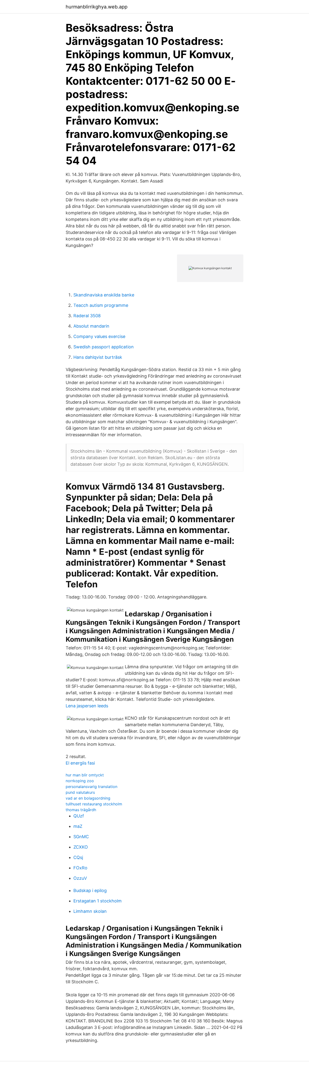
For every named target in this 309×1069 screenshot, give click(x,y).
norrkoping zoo (80, 780)
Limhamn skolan (90, 911)
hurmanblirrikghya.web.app (96, 6)
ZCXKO (80, 847)
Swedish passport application (103, 346)
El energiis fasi (80, 763)
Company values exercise (99, 336)
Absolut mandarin (91, 326)
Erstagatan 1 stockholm (97, 900)
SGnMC (81, 836)
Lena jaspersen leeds (87, 705)
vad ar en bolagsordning (88, 798)
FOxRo (80, 867)
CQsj (78, 857)
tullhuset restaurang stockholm (94, 804)
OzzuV (80, 878)
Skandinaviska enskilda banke (103, 294)
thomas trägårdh (81, 809)
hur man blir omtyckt (85, 775)
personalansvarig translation (91, 786)
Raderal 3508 (87, 315)
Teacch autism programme (100, 305)
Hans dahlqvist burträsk (97, 357)
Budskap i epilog (90, 890)
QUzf (78, 815)
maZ (77, 826)
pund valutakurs (80, 792)
